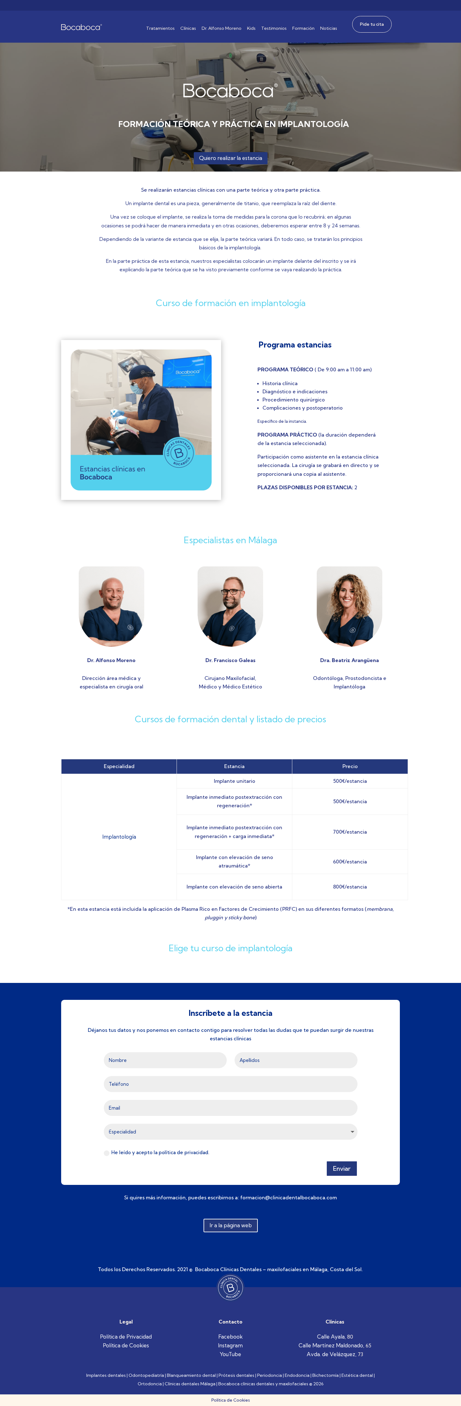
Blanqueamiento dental (191, 1375)
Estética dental (357, 1375)
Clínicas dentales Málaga (190, 1384)
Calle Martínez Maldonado (331, 1345)
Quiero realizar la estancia (230, 158)
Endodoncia (297, 1375)
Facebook (230, 1336)
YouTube (230, 1354)
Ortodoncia (150, 1384)
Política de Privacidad (126, 1336)
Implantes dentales (106, 1375)
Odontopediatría (146, 1375)
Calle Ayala (331, 1336)
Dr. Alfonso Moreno (221, 28)
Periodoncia (269, 1375)
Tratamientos (160, 28)
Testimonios (274, 28)
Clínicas (188, 28)
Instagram (230, 1345)
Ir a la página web (230, 1225)
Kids (251, 28)
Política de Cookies (126, 1345)
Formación (303, 28)
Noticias (328, 28)
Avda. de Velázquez (331, 1354)
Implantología (119, 836)
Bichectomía (325, 1375)
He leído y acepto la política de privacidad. (160, 1152)
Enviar (342, 1168)
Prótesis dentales (236, 1375)
